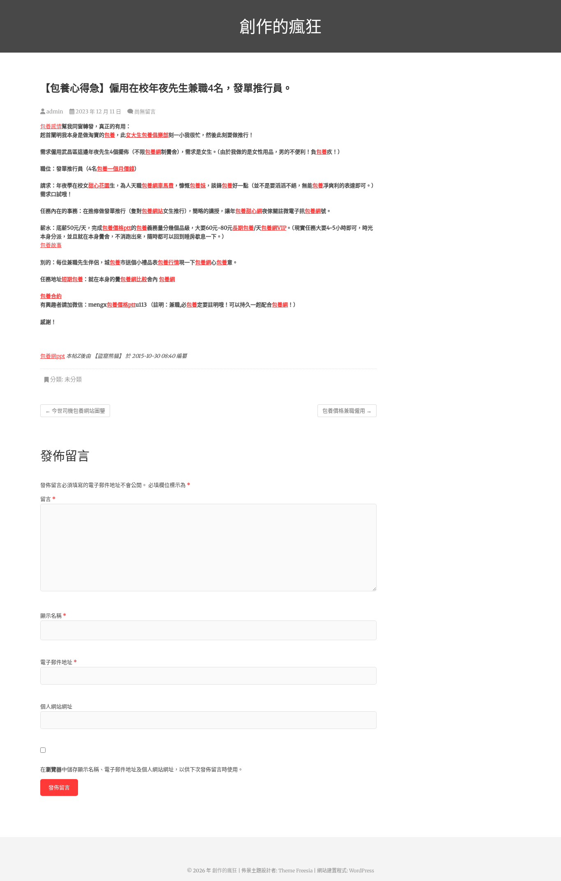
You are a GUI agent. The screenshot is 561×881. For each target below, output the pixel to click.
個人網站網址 (56, 706)
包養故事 (51, 245)
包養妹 (198, 185)
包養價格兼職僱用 (347, 410)
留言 (47, 499)
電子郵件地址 (58, 662)
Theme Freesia (295, 870)
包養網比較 (133, 279)
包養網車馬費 (158, 185)
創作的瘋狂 (280, 26)
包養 (109, 134)
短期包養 (72, 279)
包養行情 (168, 262)
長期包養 (243, 227)
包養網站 (152, 211)
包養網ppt (52, 356)
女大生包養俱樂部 (147, 134)
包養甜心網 (248, 211)
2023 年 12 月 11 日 (97, 111)
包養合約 (51, 296)
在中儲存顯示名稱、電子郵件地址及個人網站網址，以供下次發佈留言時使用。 (141, 769)
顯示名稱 (53, 615)
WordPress (361, 870)
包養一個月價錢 (115, 168)
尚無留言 (145, 111)
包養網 (153, 151)
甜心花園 (99, 185)
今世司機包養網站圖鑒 (75, 410)
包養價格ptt (116, 227)
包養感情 (51, 126)
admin (54, 111)
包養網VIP (273, 227)
